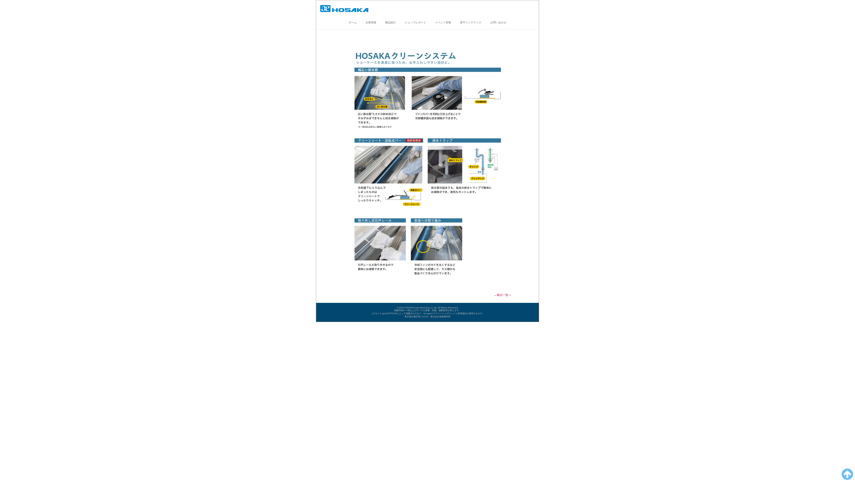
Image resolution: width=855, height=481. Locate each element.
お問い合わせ (498, 22)
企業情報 (371, 22)
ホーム (353, 22)
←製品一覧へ (502, 295)
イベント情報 (443, 22)
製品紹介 (390, 22)
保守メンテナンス (470, 22)
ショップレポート (415, 22)
